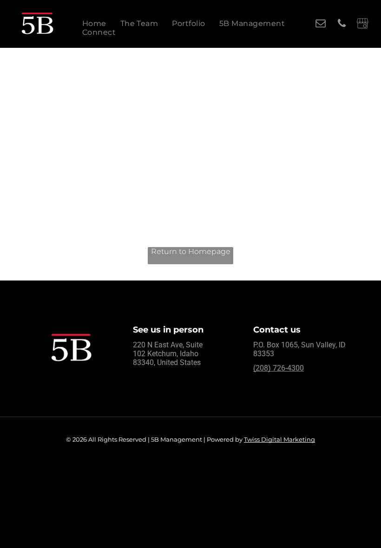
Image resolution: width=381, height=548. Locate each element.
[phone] (341, 24)
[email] (320, 24)
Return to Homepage (190, 251)
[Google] (362, 24)
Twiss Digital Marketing (279, 439)
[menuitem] (94, 23)
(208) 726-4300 (278, 368)
